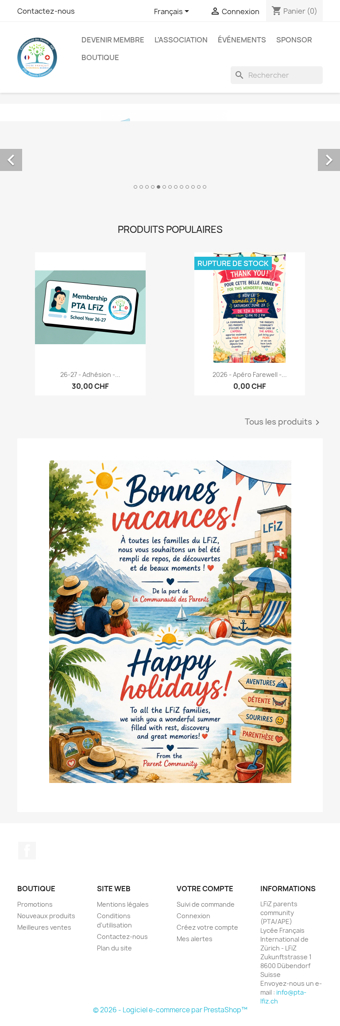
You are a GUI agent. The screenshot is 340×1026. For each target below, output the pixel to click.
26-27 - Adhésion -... (90, 374)
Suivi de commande (206, 904)
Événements (242, 40)
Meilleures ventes (44, 927)
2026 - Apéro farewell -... (249, 374)
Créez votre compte (207, 927)
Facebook (27, 850)
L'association (181, 40)
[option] (170, 150)
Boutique (100, 57)
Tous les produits (284, 422)
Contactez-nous (46, 11)
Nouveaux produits (46, 916)
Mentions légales (123, 904)
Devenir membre (112, 40)
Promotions (35, 904)
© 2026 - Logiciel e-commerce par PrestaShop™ (170, 1010)
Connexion (193, 916)
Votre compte (205, 888)
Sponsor (294, 40)
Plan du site (114, 948)
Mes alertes (194, 939)
